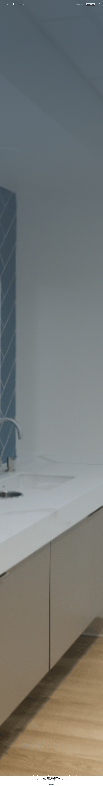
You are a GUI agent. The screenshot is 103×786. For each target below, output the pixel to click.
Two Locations (79, 4)
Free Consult (90, 4)
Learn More (52, 784)
